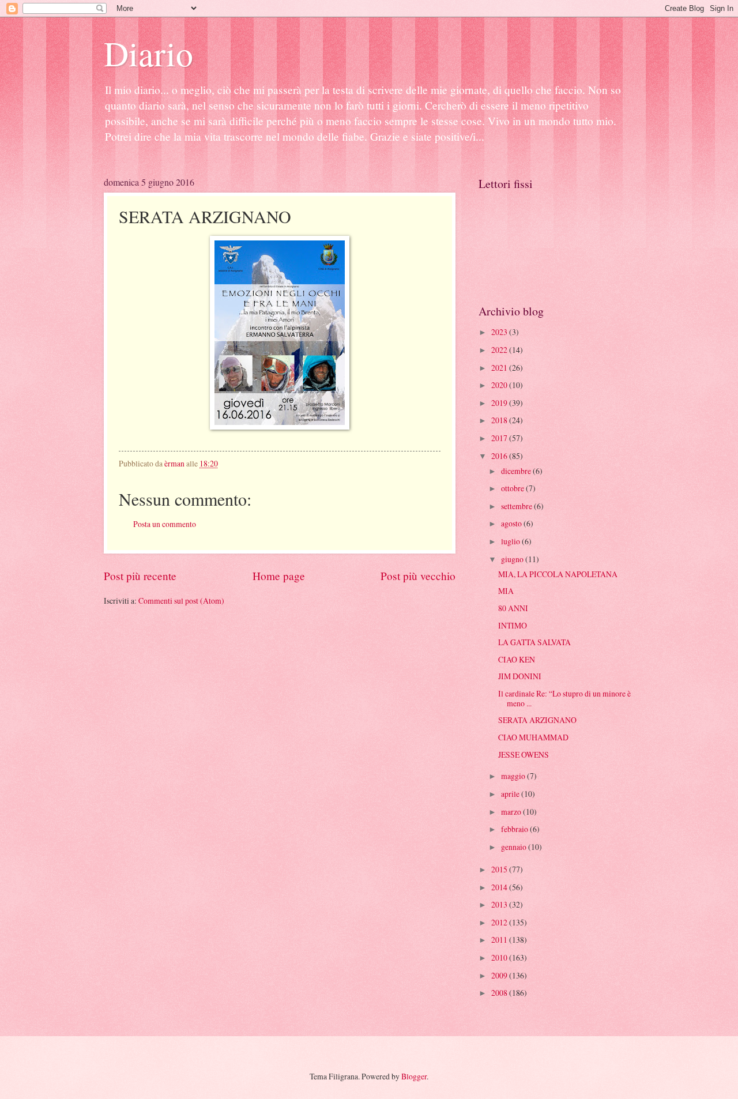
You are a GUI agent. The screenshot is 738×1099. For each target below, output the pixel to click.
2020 (500, 384)
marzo (512, 811)
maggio (514, 775)
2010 (500, 957)
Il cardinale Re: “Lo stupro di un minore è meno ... (564, 698)
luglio (511, 541)
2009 (500, 975)
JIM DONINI (519, 676)
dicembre (517, 470)
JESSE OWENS (523, 754)
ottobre (513, 488)
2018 (500, 420)
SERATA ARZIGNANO (537, 719)
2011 (500, 939)
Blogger (414, 1076)
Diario (148, 53)
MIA (506, 590)
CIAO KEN (516, 659)
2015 (500, 869)
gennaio (514, 846)
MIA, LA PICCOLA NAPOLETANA (557, 574)
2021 (500, 367)
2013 (500, 904)
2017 (500, 437)
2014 (500, 887)
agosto (512, 523)
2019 (500, 402)
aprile (511, 793)
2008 (500, 992)
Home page (279, 576)
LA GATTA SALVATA (534, 642)
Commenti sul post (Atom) (181, 600)
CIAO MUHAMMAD (533, 737)
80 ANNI (513, 608)
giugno (513, 559)
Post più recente (140, 576)
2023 (500, 331)
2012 (500, 922)
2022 (500, 349)
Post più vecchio (418, 576)
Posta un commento (164, 523)
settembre (517, 505)
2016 (500, 455)
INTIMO (512, 625)
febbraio (515, 828)
